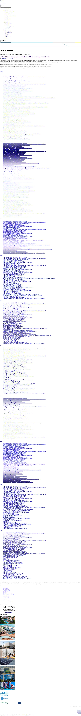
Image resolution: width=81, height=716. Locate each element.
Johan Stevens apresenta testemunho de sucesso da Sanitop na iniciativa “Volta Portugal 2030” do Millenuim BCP (22, 95)
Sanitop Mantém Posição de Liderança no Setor (11, 150)
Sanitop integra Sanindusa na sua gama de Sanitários (12, 293)
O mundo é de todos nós (7, 112)
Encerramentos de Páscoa (7, 521)
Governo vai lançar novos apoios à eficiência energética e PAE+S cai (15, 157)
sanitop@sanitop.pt (8, 612)
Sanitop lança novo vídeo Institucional (9, 129)
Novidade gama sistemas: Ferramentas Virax (10, 467)
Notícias (6, 35)
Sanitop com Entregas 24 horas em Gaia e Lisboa (11, 156)
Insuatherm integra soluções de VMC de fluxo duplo (12, 327)
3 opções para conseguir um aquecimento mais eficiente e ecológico (14, 511)
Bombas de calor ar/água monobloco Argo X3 (11, 382)
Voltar (1, 71)
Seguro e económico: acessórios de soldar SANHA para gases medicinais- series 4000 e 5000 (19, 383)
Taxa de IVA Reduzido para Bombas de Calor (11, 247)
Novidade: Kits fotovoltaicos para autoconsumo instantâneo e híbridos (15, 528)
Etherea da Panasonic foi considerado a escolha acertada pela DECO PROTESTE (17, 578)
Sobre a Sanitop (7, 30)
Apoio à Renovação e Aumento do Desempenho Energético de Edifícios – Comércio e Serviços (19, 108)
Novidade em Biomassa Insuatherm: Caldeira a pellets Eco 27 (13, 525)
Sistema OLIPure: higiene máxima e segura (10, 386)
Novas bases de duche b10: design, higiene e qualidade (12, 473)
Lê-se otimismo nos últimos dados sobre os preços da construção (14, 289)
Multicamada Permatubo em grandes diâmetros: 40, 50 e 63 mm (14, 577)
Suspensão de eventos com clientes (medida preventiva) (12, 126)
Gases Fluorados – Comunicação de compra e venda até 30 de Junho (15, 576)
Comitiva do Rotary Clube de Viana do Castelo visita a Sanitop (14, 103)
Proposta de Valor (8, 31)
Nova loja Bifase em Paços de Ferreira (9, 239)
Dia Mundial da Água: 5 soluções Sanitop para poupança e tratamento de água (16, 481)
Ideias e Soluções (6, 8)
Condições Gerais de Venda (8, 602)
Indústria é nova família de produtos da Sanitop (11, 368)
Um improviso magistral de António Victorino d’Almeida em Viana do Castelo (16, 138)
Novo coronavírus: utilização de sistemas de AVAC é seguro (13, 122)
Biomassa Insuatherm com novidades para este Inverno (12, 116)
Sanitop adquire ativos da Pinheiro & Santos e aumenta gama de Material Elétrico (17, 99)
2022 (1, 300)
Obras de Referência (8, 32)
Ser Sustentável (7, 36)
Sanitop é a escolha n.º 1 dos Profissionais (10, 96)
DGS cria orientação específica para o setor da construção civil (13, 123)
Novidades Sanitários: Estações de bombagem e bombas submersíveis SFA (16, 469)
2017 (1, 530)
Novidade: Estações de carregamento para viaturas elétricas (13, 326)
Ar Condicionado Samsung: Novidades (9, 572)
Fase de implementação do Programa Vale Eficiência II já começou (14, 152)
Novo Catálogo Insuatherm (7, 571)
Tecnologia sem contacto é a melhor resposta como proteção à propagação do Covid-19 (18, 210)
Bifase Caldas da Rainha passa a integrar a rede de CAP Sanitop (14, 147)
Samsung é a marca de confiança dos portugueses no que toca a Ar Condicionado (17, 290)
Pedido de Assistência (8, 23)
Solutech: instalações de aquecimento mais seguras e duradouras (14, 193)
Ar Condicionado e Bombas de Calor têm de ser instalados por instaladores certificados (25, 57)
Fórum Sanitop (7, 34)
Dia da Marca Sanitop (6, 117)
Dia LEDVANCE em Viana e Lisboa (9, 561)
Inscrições (9, 27)
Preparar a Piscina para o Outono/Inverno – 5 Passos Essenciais (14, 373)
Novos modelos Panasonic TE (8, 570)
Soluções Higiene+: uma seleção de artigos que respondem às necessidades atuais (17, 121)
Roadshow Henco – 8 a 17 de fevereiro (9, 174)
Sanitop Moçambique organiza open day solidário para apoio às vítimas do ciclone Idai (18, 134)
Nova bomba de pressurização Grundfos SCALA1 (11, 381)
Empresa (4, 29)
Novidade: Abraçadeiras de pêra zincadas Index (11, 387)
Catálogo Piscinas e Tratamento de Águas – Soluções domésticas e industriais (16, 385)
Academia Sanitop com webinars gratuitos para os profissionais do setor (15, 120)
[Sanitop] (2, 0)
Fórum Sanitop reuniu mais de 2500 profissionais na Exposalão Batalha (15, 238)
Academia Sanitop (10, 25)
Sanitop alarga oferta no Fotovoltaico (9, 192)
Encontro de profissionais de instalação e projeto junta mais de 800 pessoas (16, 135)
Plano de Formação (10, 26)
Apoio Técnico (7, 22)
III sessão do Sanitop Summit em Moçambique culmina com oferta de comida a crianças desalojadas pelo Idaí (22, 470)
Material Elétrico (8, 13)
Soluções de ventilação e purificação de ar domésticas (12, 109)
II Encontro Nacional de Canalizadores (9, 522)
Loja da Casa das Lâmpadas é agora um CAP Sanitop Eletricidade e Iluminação (16, 78)
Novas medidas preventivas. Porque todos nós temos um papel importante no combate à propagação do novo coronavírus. (24, 125)
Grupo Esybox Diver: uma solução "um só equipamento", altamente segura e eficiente (18, 379)
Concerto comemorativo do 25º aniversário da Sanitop (12, 520)
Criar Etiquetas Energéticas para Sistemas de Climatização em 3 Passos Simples (16, 169)
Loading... (6, 20)
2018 (1, 484)
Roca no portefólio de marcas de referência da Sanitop (12, 248)
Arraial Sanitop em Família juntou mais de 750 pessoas (12, 101)
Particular (4, 2)
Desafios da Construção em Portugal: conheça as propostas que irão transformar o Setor (18, 287)
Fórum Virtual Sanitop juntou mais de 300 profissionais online (13, 118)
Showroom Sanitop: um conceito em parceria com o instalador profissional (15, 191)
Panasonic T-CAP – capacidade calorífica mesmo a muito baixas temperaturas (16, 510)
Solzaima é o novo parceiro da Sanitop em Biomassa (12, 567)
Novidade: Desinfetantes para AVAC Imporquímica (11, 370)
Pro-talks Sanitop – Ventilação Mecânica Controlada (12, 170)
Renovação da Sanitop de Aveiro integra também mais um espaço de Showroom (16, 369)
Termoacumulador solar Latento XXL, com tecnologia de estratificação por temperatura (18, 384)
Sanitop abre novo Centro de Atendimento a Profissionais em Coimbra (15, 132)
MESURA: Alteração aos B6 (8, 516)
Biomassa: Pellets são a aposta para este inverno (11, 468)
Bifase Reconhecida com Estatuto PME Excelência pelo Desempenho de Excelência (17, 155)
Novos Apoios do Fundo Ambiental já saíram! (11, 283)
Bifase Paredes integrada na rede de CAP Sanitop (11, 149)
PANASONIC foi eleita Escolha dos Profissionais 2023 (12, 288)
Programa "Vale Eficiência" (7, 377)
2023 (1, 255)
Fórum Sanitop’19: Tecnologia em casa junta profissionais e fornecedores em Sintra (17, 127)
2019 (1, 441)
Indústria (6, 17)
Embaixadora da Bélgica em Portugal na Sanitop (11, 131)
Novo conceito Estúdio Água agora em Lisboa (11, 514)
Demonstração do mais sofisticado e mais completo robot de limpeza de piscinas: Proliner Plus (19, 244)
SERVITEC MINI (6, 559)
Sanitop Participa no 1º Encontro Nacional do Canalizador (13, 573)
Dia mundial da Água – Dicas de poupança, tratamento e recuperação (15, 523)
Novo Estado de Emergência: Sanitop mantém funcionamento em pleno (15, 115)
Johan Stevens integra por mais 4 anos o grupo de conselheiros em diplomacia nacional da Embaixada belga (21, 133)
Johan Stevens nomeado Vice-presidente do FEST (11, 137)
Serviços (4, 21)
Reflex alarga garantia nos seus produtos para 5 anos (12, 206)
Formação (6, 24)
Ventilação (6, 16)
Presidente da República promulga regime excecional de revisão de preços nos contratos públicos (19, 166)
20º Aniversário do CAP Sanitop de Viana (10, 557)
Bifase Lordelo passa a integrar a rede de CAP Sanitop (12, 79)
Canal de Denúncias (6, 601)
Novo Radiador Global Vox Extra (8, 566)
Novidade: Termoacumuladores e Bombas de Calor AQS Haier (14, 291)
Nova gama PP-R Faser (7, 527)
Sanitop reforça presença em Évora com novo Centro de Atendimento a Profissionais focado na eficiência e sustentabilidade (24, 77)
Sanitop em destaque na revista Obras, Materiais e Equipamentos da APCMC (16, 209)
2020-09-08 (10, 58)
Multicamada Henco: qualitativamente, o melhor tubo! (12, 325)
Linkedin (79, 712)
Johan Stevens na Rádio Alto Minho (9, 575)
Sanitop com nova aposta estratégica (9, 276)
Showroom (7, 33)
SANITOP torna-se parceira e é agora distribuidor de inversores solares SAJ (16, 114)
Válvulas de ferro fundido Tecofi (8, 165)
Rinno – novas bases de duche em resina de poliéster (12, 508)
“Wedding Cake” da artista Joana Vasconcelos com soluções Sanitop (14, 98)
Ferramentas (7, 14)
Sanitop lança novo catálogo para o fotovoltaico (11, 173)
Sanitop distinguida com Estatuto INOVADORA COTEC (13, 285)
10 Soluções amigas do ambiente (8, 513)
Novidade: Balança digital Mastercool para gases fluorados (13, 371)
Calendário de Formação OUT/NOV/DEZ (10, 565)
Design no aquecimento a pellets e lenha (10, 215)
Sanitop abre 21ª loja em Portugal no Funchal (10, 282)
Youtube (79, 713)
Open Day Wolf (5, 558)
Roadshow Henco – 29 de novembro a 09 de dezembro (12, 323)
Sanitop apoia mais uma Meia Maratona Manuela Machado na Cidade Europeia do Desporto (19, 104)
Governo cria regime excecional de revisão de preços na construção (14, 332)
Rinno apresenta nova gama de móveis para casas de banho (13, 474)
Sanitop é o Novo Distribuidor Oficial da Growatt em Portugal (13, 160)
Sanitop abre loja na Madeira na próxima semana (11, 100)
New (5, 58)
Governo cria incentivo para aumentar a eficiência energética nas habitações (16, 202)
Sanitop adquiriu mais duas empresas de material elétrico (12, 161)
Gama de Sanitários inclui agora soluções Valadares (11, 526)
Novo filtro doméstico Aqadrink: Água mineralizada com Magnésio (14, 554)
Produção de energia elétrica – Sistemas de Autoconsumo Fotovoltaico (15, 374)
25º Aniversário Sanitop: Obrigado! (9, 519)
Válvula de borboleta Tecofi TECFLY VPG (10, 324)
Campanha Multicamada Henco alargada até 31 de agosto (13, 471)
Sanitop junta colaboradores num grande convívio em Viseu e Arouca (15, 130)
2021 (1, 345)
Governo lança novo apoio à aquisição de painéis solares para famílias (15, 76)
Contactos (4, 38)
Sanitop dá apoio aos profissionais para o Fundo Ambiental (13, 279)
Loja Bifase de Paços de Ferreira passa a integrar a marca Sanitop (14, 153)
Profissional (2, 4)
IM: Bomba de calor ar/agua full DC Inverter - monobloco (13, 555)
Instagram (79, 711)
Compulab (6, 715)
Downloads (7, 28)
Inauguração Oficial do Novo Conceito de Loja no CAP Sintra (13, 154)
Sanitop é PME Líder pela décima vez (9, 105)
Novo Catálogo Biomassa (7, 564)
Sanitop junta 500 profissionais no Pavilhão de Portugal (12, 562)
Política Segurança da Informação (9, 594)
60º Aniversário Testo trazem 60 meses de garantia (11, 560)
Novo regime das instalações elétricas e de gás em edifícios (13, 563)
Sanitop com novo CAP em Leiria (8, 569)
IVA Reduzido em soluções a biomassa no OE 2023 (12, 164)
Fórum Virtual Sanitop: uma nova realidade (10, 119)
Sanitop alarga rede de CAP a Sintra (9, 380)
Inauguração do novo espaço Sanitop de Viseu (11, 556)
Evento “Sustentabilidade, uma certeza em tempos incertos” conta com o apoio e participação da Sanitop (21, 163)
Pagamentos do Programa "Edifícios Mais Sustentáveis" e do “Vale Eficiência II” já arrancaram (19, 243)
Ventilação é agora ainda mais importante (10, 212)
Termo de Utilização (22, 715)
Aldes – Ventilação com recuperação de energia (11, 472)
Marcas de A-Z (7, 18)
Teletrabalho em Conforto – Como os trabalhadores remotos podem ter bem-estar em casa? (18, 111)
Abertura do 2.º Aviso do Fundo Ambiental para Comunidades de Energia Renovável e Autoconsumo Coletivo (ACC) (23, 240)
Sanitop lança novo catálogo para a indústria (10, 341)
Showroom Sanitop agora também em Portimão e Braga (12, 204)
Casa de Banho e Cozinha (9, 11)
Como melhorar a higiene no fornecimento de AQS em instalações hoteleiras (16, 196)
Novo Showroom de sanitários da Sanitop (10, 568)
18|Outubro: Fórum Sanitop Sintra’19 (9, 128)
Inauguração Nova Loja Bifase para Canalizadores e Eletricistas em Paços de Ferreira (17, 158)
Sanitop (3, 58)
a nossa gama (5, 9)
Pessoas (6, 37)
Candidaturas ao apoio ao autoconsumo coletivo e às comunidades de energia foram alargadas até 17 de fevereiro (22, 295)
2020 (7, 58)
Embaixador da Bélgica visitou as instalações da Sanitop (12, 284)
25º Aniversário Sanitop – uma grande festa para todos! (12, 136)
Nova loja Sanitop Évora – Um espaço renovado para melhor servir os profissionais (17, 148)
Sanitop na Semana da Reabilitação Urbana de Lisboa (12, 292)
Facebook (79, 710)
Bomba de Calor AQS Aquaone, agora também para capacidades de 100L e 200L (17, 524)
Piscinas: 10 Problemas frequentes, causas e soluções (12, 480)
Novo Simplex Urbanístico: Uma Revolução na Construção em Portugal (15, 246)
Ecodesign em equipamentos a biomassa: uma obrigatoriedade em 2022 (15, 367)
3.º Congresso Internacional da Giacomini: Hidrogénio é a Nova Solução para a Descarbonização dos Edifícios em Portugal (24, 151)
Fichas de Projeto (6, 600)
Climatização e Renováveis (9, 10)
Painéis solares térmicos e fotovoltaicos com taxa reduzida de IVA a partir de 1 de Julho (18, 330)
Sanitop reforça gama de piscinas (8, 124)
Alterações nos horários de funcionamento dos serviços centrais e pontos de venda (17, 107)
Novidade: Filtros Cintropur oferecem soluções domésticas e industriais (15, 372)
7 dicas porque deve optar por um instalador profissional (12, 574)
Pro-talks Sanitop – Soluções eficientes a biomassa (11, 172)
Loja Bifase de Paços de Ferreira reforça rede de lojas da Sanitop (14, 159)
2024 (1, 219)
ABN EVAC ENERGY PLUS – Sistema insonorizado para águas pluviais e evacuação (18, 509)
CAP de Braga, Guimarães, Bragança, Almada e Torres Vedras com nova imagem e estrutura (19, 113)
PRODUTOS (5, 19)
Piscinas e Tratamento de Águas (10, 15)
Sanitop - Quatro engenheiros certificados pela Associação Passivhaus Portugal (16, 110)
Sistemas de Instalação (9, 12)
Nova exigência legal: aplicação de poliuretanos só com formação (14, 277)
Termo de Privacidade (30, 715)
